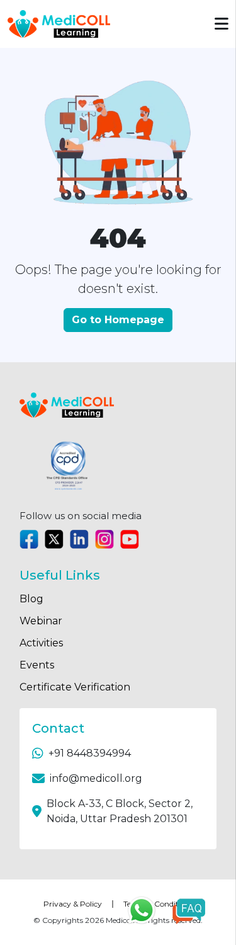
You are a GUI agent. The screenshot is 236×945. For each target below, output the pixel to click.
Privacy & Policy (72, 903)
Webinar (41, 621)
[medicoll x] (54, 539)
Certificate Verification (75, 687)
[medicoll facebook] (29, 539)
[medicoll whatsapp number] (146, 910)
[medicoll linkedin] (79, 539)
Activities (41, 643)
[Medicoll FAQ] (189, 910)
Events (37, 665)
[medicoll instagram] (104, 539)
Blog (31, 599)
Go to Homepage (118, 320)
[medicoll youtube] (129, 539)
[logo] (59, 24)
